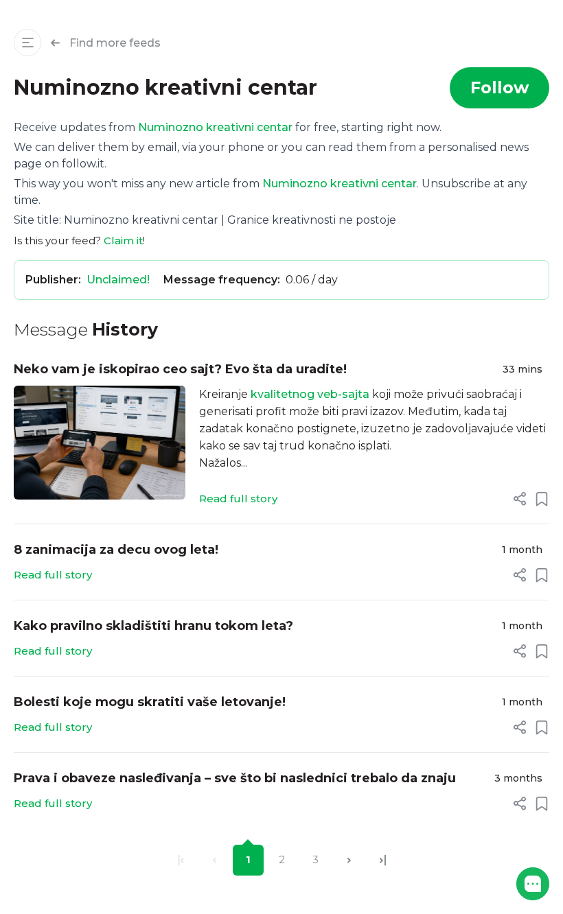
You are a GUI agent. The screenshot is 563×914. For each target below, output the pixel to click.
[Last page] (382, 860)
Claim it (123, 240)
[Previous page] (214, 860)
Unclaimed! (118, 279)
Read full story (238, 498)
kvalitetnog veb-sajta (310, 394)
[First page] (180, 860)
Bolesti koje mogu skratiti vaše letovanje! (150, 702)
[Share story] (519, 498)
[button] (532, 883)
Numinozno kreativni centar (215, 127)
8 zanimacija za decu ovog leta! (116, 549)
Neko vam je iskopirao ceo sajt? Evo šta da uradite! (180, 369)
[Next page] (349, 860)
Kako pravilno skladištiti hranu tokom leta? (153, 625)
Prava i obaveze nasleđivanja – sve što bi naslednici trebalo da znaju (235, 778)
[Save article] (541, 498)
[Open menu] (27, 42)
